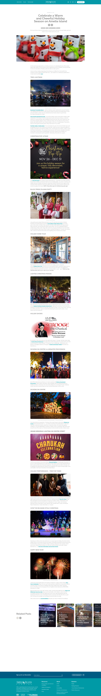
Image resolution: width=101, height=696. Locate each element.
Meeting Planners (75, 685)
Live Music (42, 608)
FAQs (43, 691)
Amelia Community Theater (55, 344)
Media (73, 683)
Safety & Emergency (46, 687)
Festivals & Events (47, 605)
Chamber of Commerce (62, 690)
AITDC (58, 683)
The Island (30, 2)
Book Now (80, 2)
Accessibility (59, 688)
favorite (54, 606)
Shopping (78, 605)
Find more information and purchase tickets (48, 546)
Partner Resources (76, 690)
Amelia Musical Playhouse (37, 341)
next (20, 618)
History (64, 605)
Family (41, 605)
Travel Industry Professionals (78, 688)
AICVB (58, 685)
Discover (19, 2)
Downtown (60, 605)
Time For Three (62, 499)
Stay (67, 605)
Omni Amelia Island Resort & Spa (37, 116)
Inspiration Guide (45, 689)
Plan (24, 2)
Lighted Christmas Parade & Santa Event (43, 306)
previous (17, 618)
